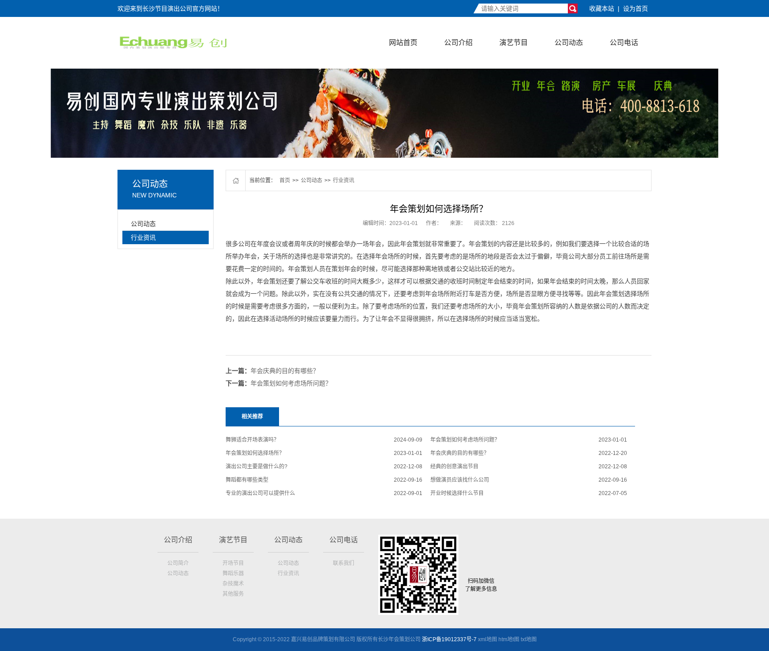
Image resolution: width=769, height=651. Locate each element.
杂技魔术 (233, 584)
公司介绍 (458, 42)
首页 (284, 180)
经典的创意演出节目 (454, 466)
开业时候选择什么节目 (457, 493)
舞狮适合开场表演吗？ (252, 440)
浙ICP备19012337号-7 (449, 639)
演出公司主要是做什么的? (256, 466)
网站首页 (403, 42)
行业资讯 (143, 237)
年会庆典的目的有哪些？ (285, 370)
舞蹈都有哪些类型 (247, 480)
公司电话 (624, 42)
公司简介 (178, 563)
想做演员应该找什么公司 (459, 480)
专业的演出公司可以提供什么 (260, 493)
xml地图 (487, 639)
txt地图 (529, 639)
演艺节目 (513, 42)
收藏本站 (601, 8)
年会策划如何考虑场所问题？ (291, 383)
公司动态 (568, 42)
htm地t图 (508, 639)
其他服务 (233, 594)
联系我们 (343, 563)
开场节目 (233, 563)
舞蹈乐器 (233, 573)
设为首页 (635, 8)
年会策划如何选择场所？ (255, 453)
